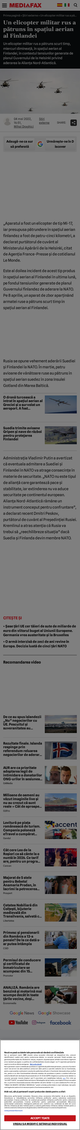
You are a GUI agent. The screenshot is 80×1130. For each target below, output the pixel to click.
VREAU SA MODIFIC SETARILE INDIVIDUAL (40, 1124)
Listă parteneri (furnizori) (13, 1111)
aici (64, 1078)
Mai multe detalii (36, 1064)
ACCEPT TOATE (40, 1118)
